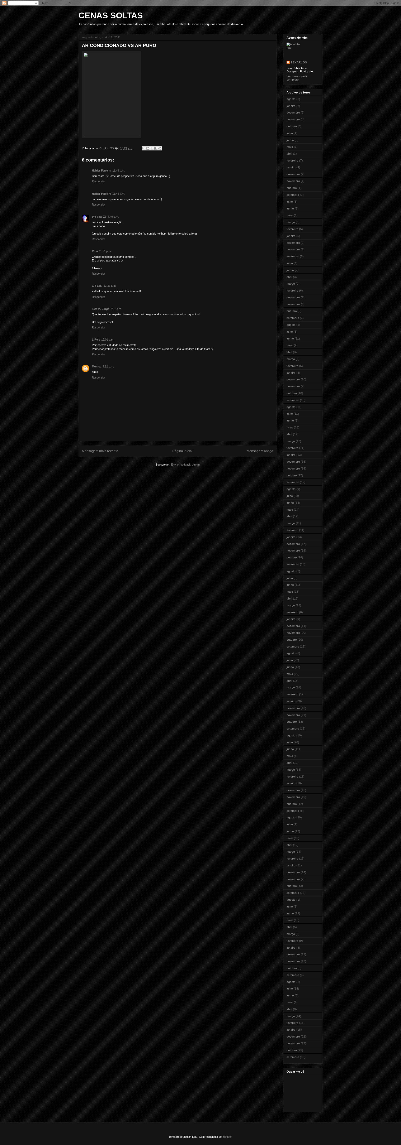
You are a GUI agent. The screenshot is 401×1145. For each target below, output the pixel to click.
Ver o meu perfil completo (297, 77)
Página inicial (182, 451)
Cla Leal (97, 285)
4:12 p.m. (108, 366)
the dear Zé (99, 216)
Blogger (226, 1136)
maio (290, 146)
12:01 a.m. (107, 339)
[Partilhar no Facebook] (156, 148)
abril (289, 153)
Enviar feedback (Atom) (185, 464)
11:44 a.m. (118, 170)
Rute (95, 251)
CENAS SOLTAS (111, 15)
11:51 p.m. (105, 251)
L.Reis (96, 339)
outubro (292, 126)
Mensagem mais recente (100, 451)
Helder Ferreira (101, 170)
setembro (293, 194)
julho (290, 133)
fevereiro (292, 160)
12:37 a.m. (110, 285)
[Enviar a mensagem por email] (144, 148)
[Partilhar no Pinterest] (160, 148)
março (291, 222)
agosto (291, 99)
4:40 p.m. (113, 216)
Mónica (96, 366)
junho (290, 140)
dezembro (293, 112)
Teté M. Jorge (100, 309)
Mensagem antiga (260, 451)
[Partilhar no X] (152, 148)
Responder (98, 181)
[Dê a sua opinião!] (148, 148)
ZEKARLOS (299, 62)
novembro (293, 119)
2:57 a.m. (116, 309)
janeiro (291, 105)
